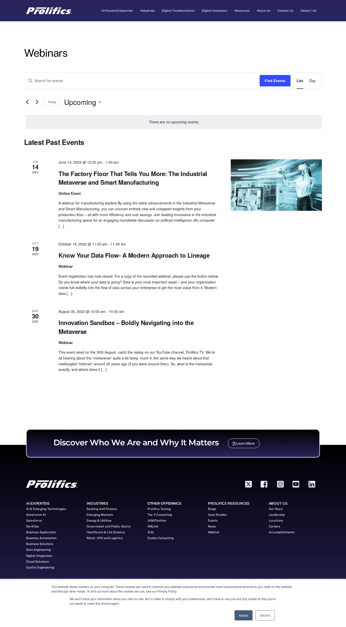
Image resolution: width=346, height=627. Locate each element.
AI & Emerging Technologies (46, 509)
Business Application (41, 532)
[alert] (174, 122)
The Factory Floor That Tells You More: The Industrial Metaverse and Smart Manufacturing (133, 177)
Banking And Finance (102, 509)
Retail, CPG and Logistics (105, 538)
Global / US (308, 10)
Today (52, 102)
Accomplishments (282, 532)
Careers (274, 526)
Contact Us (285, 10)
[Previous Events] (27, 102)
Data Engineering (38, 550)
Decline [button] (265, 615)
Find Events (275, 80)
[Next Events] (37, 102)
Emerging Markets (100, 515)
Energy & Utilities (99, 520)
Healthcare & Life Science (106, 532)
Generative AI (36, 515)
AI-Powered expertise (117, 10)
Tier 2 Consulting (159, 515)
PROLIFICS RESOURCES (228, 503)
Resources (242, 10)
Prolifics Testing (159, 509)
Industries (147, 10)
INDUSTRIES (97, 503)
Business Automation (41, 538)
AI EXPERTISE (38, 503)
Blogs (212, 509)
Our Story (276, 509)
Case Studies (217, 515)
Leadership (277, 515)
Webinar (214, 532)
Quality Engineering (40, 567)
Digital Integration (39, 556)
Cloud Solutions (37, 561)
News (212, 526)
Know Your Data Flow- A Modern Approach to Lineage (134, 255)
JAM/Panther (156, 520)
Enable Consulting (160, 538)
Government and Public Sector (109, 526)
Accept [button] (243, 615)
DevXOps (32, 526)
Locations (276, 520)
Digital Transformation (178, 10)
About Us (263, 10)
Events (213, 520)
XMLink (152, 526)
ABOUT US (278, 503)
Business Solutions (39, 544)
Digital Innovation (214, 10)
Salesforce (34, 520)
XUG (150, 532)
